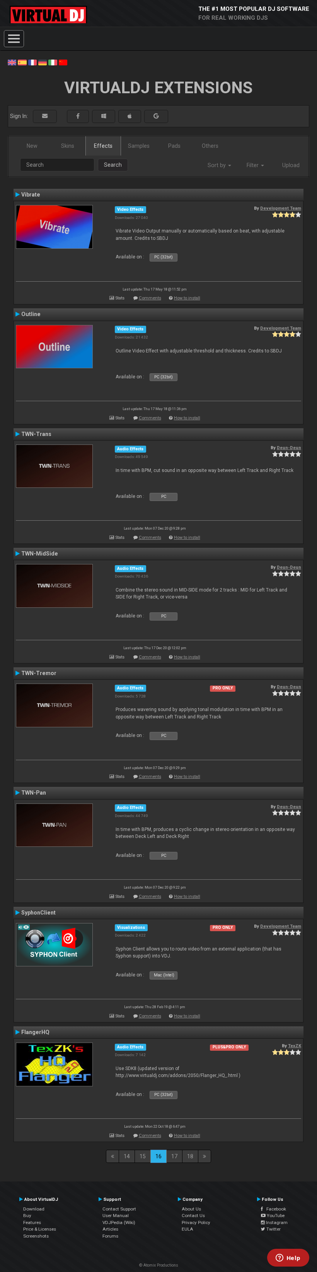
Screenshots (36, 1236)
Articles (110, 1229)
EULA (187, 1229)
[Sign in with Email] (45, 116)
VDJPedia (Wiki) (118, 1222)
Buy (27, 1215)
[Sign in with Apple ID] (129, 116)
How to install (187, 298)
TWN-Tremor (38, 673)
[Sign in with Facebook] (78, 116)
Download (33, 1209)
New (32, 146)
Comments (150, 298)
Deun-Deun (289, 447)
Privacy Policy (196, 1222)
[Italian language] (52, 62)
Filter (253, 165)
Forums (110, 1236)
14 (127, 1156)
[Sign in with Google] (156, 116)
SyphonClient (38, 913)
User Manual (115, 1215)
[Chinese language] (63, 62)
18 (190, 1156)
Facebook (274, 1209)
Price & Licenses (39, 1229)
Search (113, 165)
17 (174, 1156)
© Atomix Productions (158, 1265)
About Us (191, 1209)
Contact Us (193, 1215)
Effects (103, 146)
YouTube (275, 1215)
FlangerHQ (35, 1032)
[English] (12, 62)
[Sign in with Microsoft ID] (103, 116)
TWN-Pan (33, 793)
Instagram (276, 1222)
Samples (139, 146)
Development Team (280, 208)
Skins (67, 146)
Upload (291, 165)
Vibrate (30, 194)
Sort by (217, 165)
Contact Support (119, 1209)
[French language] (32, 62)
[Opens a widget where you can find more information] (288, 1258)
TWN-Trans (36, 434)
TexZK (294, 1045)
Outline (31, 314)
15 (143, 1156)
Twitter (273, 1229)
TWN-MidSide (39, 554)
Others (210, 146)
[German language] (42, 62)
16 (158, 1156)
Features (32, 1222)
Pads (174, 146)
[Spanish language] (22, 62)
